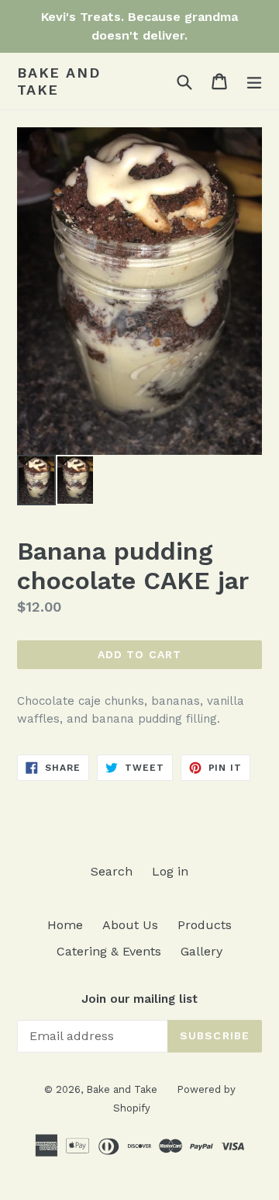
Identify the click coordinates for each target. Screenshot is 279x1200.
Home (65, 924)
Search (112, 871)
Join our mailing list (139, 999)
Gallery (201, 951)
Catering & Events (109, 951)
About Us (130, 924)
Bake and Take (58, 81)
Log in (170, 871)
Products (204, 924)
